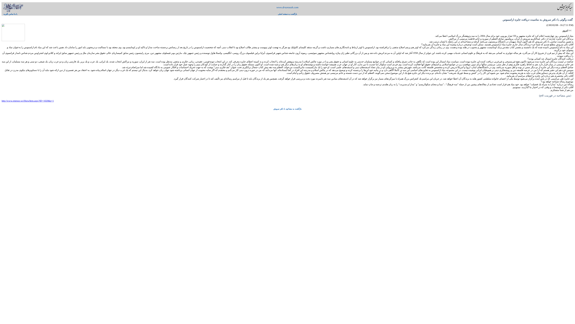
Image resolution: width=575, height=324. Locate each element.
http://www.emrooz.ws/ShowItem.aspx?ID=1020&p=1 (28, 101)
